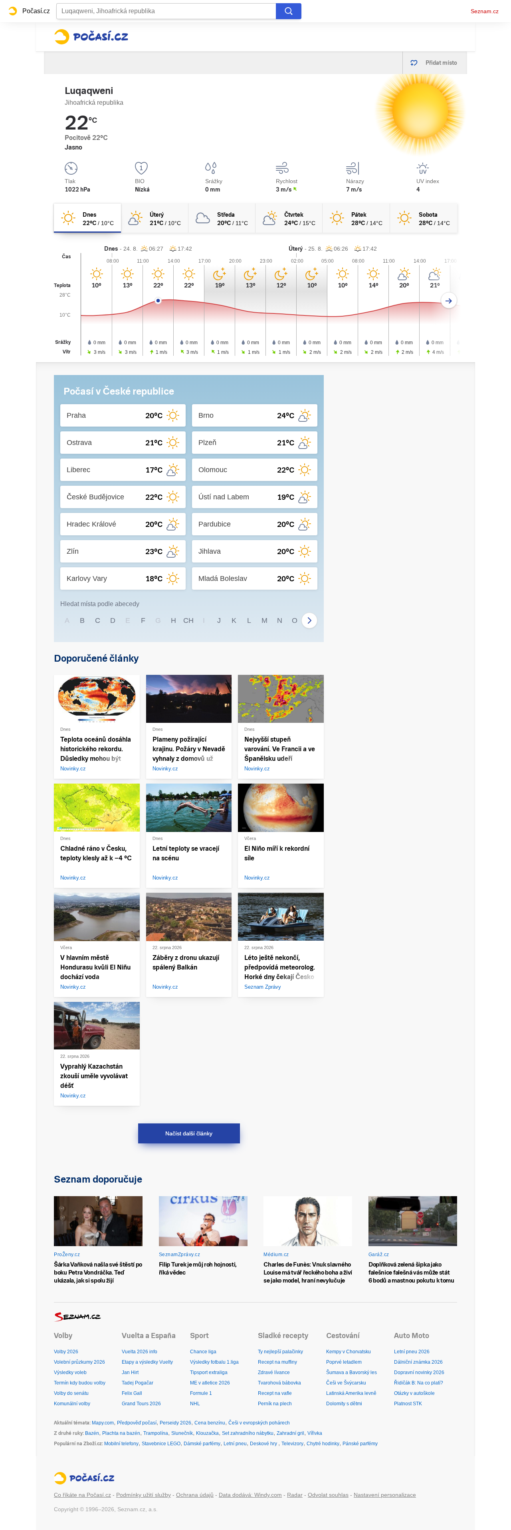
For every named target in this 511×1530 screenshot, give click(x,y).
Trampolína (155, 1433)
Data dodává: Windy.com (250, 1495)
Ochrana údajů (195, 1495)
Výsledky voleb (70, 1372)
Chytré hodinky (323, 1443)
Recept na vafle (275, 1393)
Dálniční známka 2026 (418, 1362)
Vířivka (314, 1433)
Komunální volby (72, 1403)
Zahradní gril (290, 1433)
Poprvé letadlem (344, 1362)
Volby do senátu (71, 1393)
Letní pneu (235, 1443)
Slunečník (182, 1433)
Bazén (92, 1433)
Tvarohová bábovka (279, 1383)
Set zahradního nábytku (247, 1433)
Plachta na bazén (121, 1433)
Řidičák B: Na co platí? (418, 1383)
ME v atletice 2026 (210, 1383)
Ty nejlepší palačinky (280, 1351)
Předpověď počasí (136, 1423)
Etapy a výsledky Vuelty (147, 1362)
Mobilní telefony (121, 1443)
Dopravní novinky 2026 (419, 1372)
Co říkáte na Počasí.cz (82, 1495)
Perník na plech (275, 1403)
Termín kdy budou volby (79, 1383)
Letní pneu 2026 (412, 1351)
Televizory (292, 1443)
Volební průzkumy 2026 (79, 1362)
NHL (195, 1403)
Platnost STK (408, 1403)
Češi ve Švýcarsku (346, 1383)
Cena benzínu (209, 1423)
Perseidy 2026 (175, 1423)
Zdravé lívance (274, 1372)
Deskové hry (264, 1443)
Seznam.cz (485, 11)
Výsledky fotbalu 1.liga (214, 1362)
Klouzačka (207, 1433)
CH (188, 620)
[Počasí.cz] (91, 36)
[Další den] (449, 300)
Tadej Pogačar (137, 1383)
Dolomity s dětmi (344, 1403)
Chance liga (203, 1351)
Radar (295, 1495)
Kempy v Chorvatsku (348, 1351)
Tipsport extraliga (209, 1372)
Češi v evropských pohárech (259, 1423)
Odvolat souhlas (328, 1495)
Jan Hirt (130, 1372)
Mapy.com (103, 1423)
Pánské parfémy (360, 1443)
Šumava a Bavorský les (351, 1372)
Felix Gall (132, 1393)
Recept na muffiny (277, 1362)
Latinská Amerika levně (351, 1393)
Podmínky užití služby (143, 1495)
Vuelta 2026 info (139, 1351)
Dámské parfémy (202, 1443)
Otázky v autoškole (414, 1393)
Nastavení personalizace (385, 1495)
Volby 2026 (66, 1351)
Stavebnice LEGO (161, 1443)
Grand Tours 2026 (141, 1403)
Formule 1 (201, 1393)
